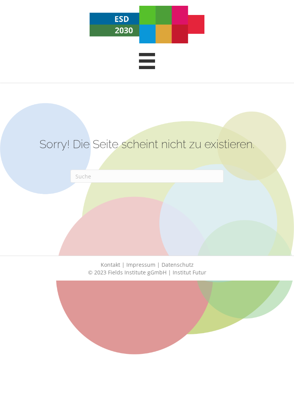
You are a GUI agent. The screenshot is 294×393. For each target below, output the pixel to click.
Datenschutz (178, 264)
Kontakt (110, 264)
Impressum (140, 264)
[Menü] (147, 61)
